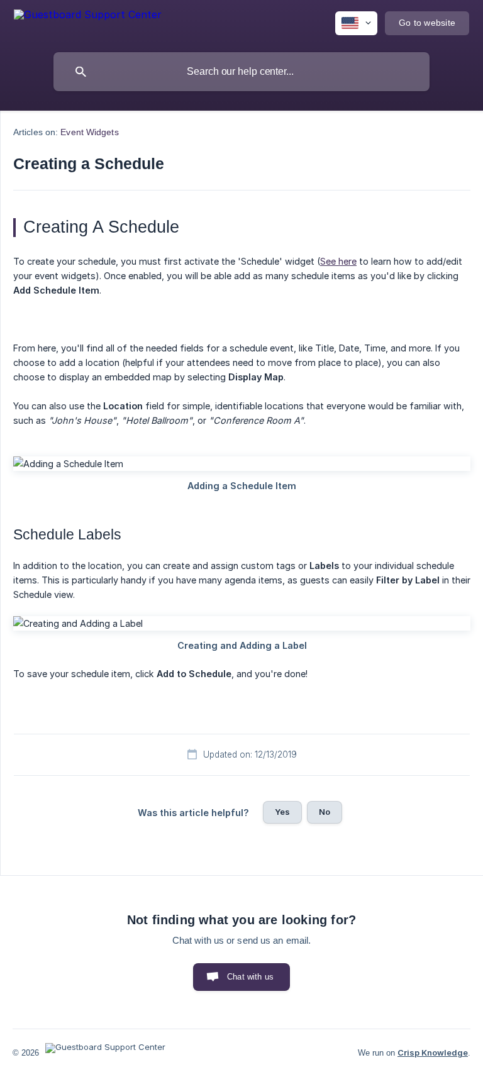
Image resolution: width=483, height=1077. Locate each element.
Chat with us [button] (250, 976)
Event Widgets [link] (89, 132)
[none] (88, 21)
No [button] (324, 812)
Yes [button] (282, 812)
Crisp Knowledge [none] (432, 1052)
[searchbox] (241, 71)
